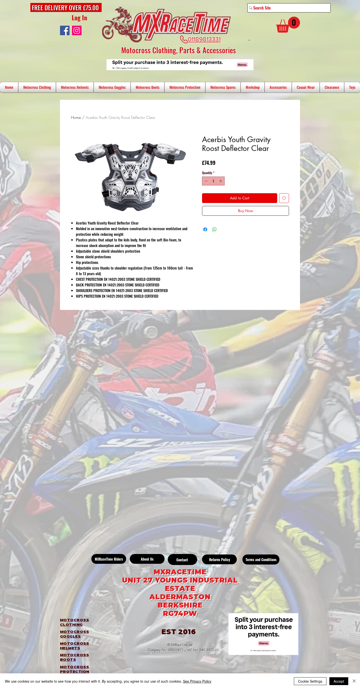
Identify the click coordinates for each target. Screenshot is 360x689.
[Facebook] (65, 30)
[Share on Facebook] (205, 229)
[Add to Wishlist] (284, 198)
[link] (288, 25)
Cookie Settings (310, 681)
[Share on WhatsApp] (214, 229)
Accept (339, 681)
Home (76, 117)
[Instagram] (77, 30)
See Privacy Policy (197, 681)
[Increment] (221, 181)
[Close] (354, 681)
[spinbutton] (213, 181)
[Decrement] (206, 181)
